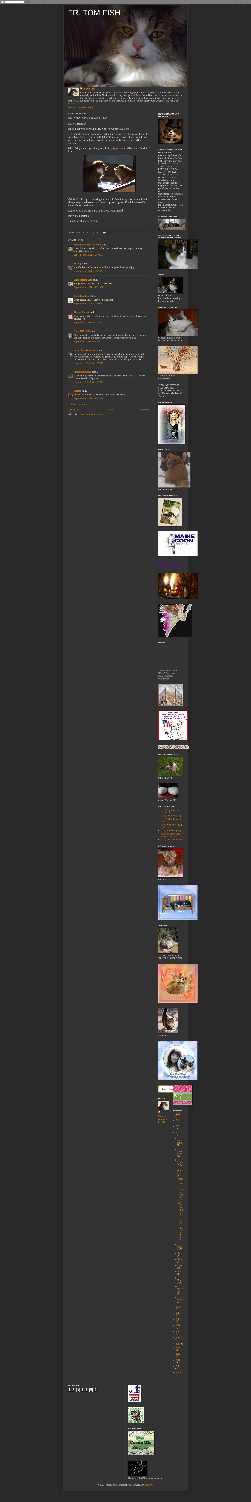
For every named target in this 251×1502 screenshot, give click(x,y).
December (179, 1141)
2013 (178, 1347)
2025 (178, 1114)
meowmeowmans (82, 372)
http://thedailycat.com (172, 839)
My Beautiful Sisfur (180, 1209)
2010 (178, 1366)
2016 (178, 1331)
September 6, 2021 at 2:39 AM (88, 255)
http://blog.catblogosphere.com (171, 826)
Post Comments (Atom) (92, 414)
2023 (178, 1120)
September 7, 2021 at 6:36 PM (88, 382)
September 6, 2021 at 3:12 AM (88, 271)
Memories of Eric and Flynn (87, 244)
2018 (178, 1319)
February (180, 1289)
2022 (178, 1126)
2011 (178, 1360)
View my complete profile (80, 107)
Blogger (149, 1485)
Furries (77, 391)
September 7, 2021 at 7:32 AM (88, 322)
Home (110, 409)
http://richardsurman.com (172, 820)
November (179, 1152)
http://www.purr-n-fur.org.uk (170, 811)
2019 (178, 1313)
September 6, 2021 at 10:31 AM (88, 287)
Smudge (78, 263)
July (180, 1253)
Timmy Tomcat (81, 312)
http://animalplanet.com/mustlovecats (172, 835)
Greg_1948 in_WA (82, 331)
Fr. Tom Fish (89, 89)
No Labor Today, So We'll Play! (180, 1229)
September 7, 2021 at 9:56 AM (88, 341)
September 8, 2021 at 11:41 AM (88, 398)
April (180, 1271)
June (180, 1259)
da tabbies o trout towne (86, 350)
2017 (178, 1325)
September (180, 1172)
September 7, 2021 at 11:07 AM (88, 363)
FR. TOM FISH (94, 12)
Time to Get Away (180, 1194)
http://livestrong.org (171, 830)
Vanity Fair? (180, 1182)
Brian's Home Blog (83, 280)
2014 (178, 1344)
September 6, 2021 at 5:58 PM (88, 303)
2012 (178, 1354)
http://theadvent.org (171, 816)
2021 (178, 1132)
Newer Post (74, 409)
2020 (178, 1307)
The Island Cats (81, 296)
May (180, 1265)
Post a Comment (79, 404)
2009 (178, 1372)
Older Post (144, 409)
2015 (178, 1337)
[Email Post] (104, 232)
